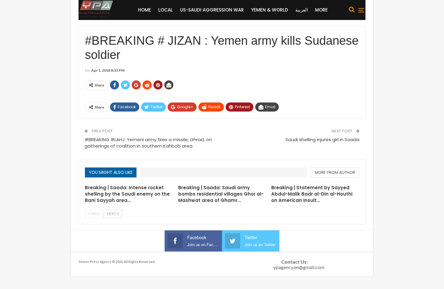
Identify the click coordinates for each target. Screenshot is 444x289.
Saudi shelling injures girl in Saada (322, 139)
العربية (301, 10)
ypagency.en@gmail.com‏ (298, 267)
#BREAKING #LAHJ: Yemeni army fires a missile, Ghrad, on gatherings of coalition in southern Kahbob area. (148, 142)
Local (165, 10)
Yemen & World (269, 10)
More (321, 10)
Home (144, 10)
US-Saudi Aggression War (212, 10)
